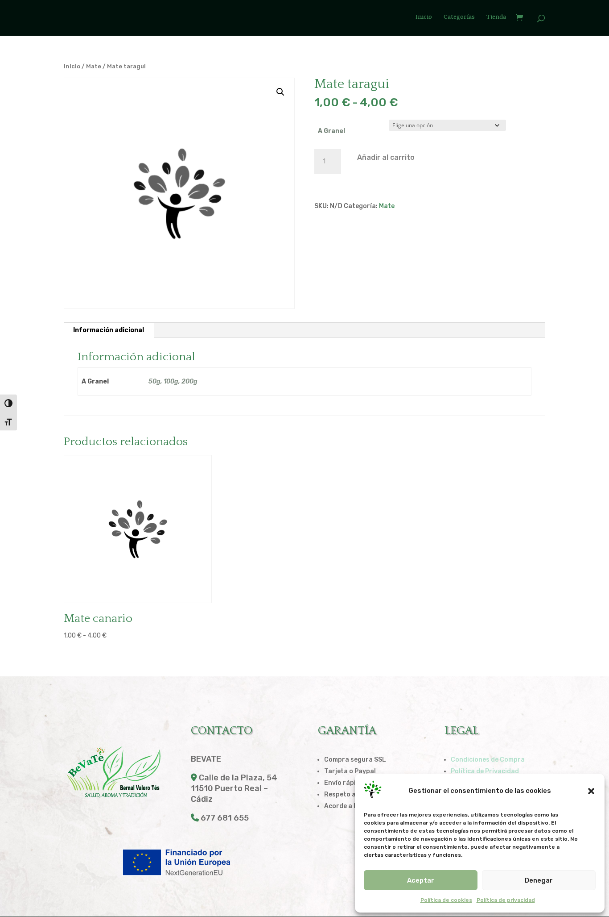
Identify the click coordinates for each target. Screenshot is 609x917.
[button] (591, 791)
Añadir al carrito (386, 157)
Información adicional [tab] (108, 330)
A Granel (331, 131)
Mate (93, 66)
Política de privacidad (506, 900)
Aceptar (420, 880)
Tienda (496, 18)
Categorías (459, 18)
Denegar (539, 880)
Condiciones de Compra (488, 759)
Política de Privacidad (485, 771)
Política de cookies (446, 900)
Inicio (424, 18)
